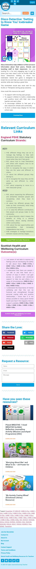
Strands (20, 140)
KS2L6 (8, 524)
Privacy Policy (5, 553)
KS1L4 (2, 522)
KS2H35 (28, 522)
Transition (8, 526)
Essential (9, 511)
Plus (30, 524)
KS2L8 (19, 524)
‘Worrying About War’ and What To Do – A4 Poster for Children (17, 464)
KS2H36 (3, 524)
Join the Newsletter (7, 532)
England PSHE (10, 137)
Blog (2, 543)
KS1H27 (25, 520)
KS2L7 (14, 524)
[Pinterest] (6, 560)
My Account (5, 541)
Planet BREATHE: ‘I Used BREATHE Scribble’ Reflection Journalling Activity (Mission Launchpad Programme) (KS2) (18, 429)
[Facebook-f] (2, 560)
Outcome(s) (8, 251)
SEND (2, 526)
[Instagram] (12, 1)
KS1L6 (7, 522)
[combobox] (11, 13)
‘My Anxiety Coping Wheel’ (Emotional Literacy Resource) (17, 497)
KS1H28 (31, 520)
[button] (32, 13)
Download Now (10, 438)
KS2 (23, 522)
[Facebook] (15, 1)
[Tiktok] (18, 1)
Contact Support (6, 547)
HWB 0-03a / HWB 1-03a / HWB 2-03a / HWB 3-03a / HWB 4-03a (17, 515)
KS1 (21, 520)
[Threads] (17, 560)
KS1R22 (12, 522)
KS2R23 (25, 524)
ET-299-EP (16, 511)
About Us (4, 538)
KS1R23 (18, 522)
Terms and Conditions (8, 550)
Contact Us (4, 535)
